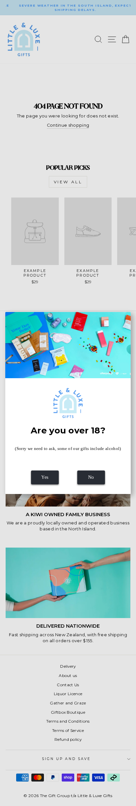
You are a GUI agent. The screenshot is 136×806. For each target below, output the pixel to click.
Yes (44, 477)
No (91, 477)
